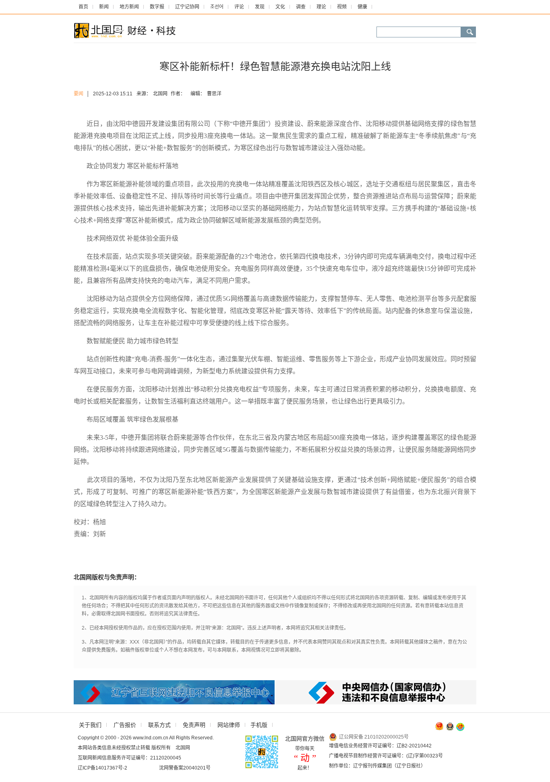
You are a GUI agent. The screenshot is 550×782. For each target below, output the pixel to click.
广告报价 (125, 725)
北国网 (160, 94)
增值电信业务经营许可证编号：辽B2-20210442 (380, 746)
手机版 (258, 725)
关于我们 (90, 725)
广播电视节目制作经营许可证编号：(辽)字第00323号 (386, 756)
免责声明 (194, 725)
